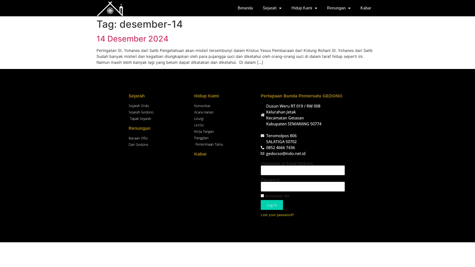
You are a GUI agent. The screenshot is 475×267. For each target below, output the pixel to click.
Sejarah (270, 8)
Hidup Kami (301, 8)
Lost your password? (277, 215)
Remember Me (276, 196)
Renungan (336, 8)
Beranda (245, 8)
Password (270, 180)
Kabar (365, 8)
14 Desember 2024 (132, 39)
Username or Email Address (287, 163)
